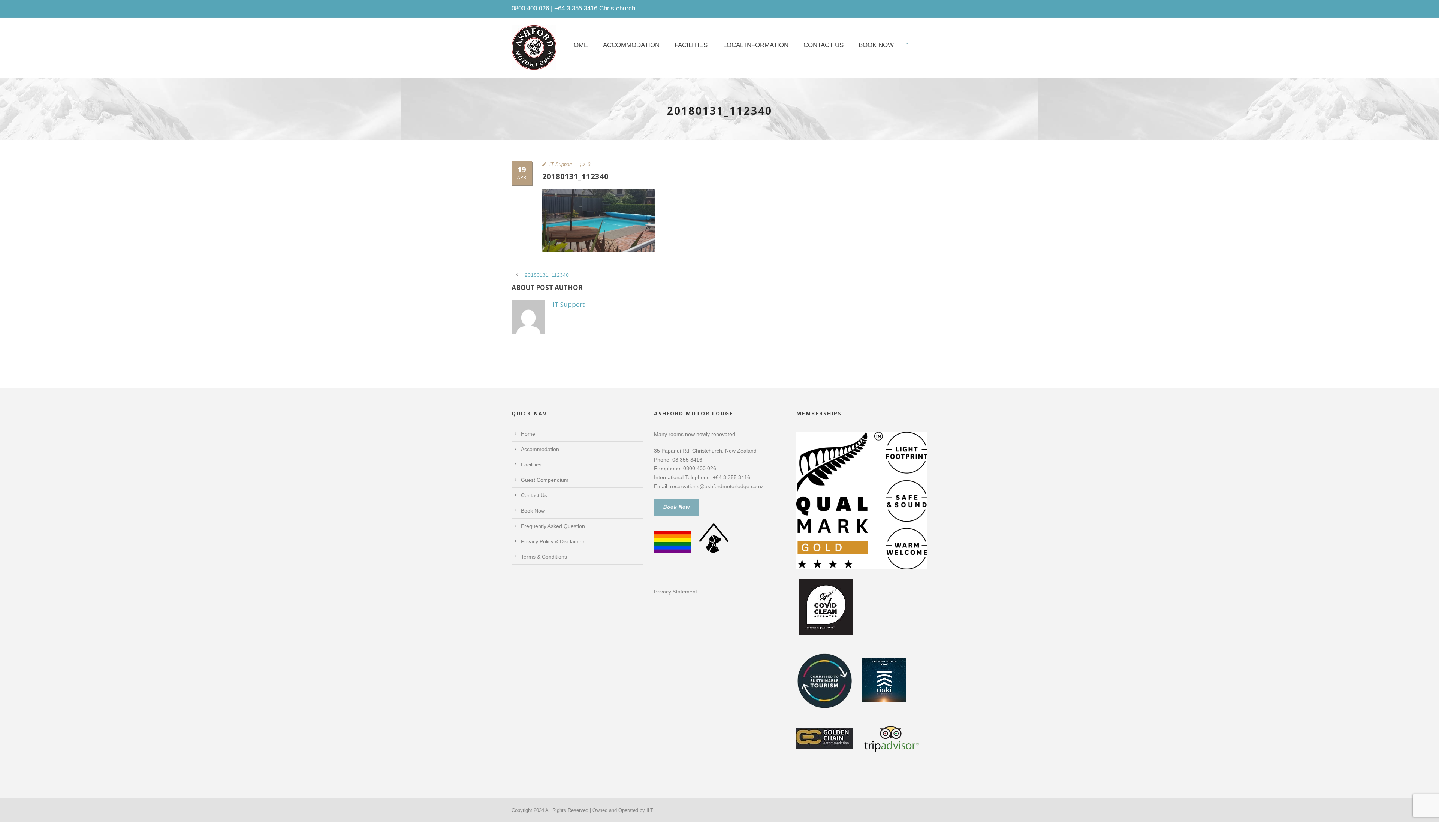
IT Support (560, 164)
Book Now (876, 45)
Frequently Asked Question (553, 526)
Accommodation (631, 45)
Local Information (755, 45)
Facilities (691, 45)
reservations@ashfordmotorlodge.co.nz (717, 486)
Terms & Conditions (544, 557)
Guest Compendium (544, 480)
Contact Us (823, 45)
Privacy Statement (675, 592)
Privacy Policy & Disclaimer (553, 541)
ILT (649, 810)
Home (578, 45)
